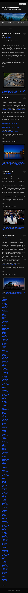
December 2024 (5, 324)
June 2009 (4, 546)
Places (18, 22)
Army (19, 90)
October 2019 (4, 383)
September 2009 (5, 542)
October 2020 (4, 375)
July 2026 (4, 300)
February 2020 (5, 379)
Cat (15, 162)
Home (3, 22)
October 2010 (4, 524)
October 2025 (4, 310)
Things (3, 24)
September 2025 (5, 311)
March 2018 (4, 402)
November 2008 (5, 551)
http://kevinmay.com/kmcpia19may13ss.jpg (10, 127)
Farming (16, 292)
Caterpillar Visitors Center (20, 109)
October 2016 (4, 424)
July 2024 (4, 331)
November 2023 (5, 339)
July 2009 (4, 544)
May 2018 (4, 399)
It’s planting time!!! (8, 235)
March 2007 (4, 579)
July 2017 (4, 412)
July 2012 (4, 495)
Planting (11, 293)
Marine (9, 91)
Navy (17, 91)
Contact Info (9, 22)
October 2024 (4, 326)
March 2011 (4, 517)
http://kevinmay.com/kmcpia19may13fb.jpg (10, 131)
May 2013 (4, 481)
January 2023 (4, 350)
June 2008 (4, 558)
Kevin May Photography (11, 7)
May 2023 (4, 347)
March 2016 (4, 434)
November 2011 (5, 506)
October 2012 (4, 491)
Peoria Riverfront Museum (7, 109)
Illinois (8, 163)
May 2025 (4, 317)
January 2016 (4, 437)
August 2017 (4, 411)
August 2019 (4, 386)
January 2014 (4, 470)
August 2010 (4, 526)
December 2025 (5, 308)
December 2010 (5, 521)
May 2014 (4, 464)
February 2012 (5, 502)
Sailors (20, 91)
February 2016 (5, 435)
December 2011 (5, 504)
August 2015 (4, 444)
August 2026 (4, 299)
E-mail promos (8, 90)
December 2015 (5, 438)
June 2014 (4, 463)
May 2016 (4, 431)
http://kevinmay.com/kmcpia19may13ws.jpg (10, 123)
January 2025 (4, 322)
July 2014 (4, 462)
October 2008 (4, 553)
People (14, 22)
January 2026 (4, 307)
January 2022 (4, 358)
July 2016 (4, 428)
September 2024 (5, 328)
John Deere (20, 292)
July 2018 (4, 397)
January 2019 (4, 388)
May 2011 (4, 514)
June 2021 (4, 365)
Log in (3, 585)
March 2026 (4, 304)
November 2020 (5, 373)
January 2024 (4, 336)
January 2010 (4, 536)
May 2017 (4, 415)
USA (9, 165)
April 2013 (4, 482)
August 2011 (4, 510)
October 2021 (4, 362)
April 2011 (4, 515)
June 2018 (4, 398)
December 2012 (5, 488)
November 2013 (5, 473)
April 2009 (4, 548)
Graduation (20, 227)
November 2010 (5, 522)
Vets (6, 92)
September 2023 (5, 342)
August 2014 (4, 460)
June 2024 (4, 332)
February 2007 (5, 580)
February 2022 (5, 357)
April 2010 (4, 532)
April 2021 (4, 368)
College (16, 227)
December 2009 (5, 537)
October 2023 (4, 340)
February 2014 (5, 468)
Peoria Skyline (4, 165)
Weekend (9, 92)
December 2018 (5, 390)
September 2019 (5, 384)
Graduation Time (7, 171)
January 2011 (4, 519)
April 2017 (4, 416)
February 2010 (5, 535)
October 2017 (4, 408)
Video (8, 24)
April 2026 (4, 303)
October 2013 (4, 474)
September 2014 (5, 459)
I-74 (5, 163)
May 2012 (4, 497)
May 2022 (4, 354)
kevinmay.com (5, 91)
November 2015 (5, 440)
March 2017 (4, 417)
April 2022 (4, 355)
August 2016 (4, 427)
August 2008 (4, 555)
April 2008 (4, 561)
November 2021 (5, 361)
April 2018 (4, 401)
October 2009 (4, 540)
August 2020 (4, 376)
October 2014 (4, 457)
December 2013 (5, 471)
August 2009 (4, 543)
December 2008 (5, 550)
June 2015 (4, 446)
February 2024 (5, 335)
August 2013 (4, 477)
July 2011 (4, 511)
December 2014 (5, 455)
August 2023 (4, 343)
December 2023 (5, 337)
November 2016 (5, 423)
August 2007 (4, 572)
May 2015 (4, 448)
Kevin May (23, 90)
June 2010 (4, 529)
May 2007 (4, 576)
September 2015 (5, 442)
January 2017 (4, 420)
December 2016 (5, 422)
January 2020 (4, 380)
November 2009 (5, 539)
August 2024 (4, 329)
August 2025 (4, 313)
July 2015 (4, 445)
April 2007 (4, 577)
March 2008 (4, 562)
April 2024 (4, 333)
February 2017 (5, 419)
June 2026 (4, 302)
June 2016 (4, 430)
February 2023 (5, 349)
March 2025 (4, 320)
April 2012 (4, 499)
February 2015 (5, 452)
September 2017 (5, 409)
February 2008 (5, 564)
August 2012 (4, 493)
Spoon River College (16, 180)
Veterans (3, 92)
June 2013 (4, 480)
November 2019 (5, 382)
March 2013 (4, 484)
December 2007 (5, 566)
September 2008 (5, 554)
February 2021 (5, 369)
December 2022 (5, 351)
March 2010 (4, 533)
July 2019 (4, 387)
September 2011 (5, 508)
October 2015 (4, 441)
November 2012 (5, 489)
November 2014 (5, 456)
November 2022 (5, 353)
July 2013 (4, 478)
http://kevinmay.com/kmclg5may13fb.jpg (9, 264)
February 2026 (5, 306)
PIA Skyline (6, 98)
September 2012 (5, 492)
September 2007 (5, 571)
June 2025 (4, 315)
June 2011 (4, 513)
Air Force (16, 90)
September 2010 (5, 525)
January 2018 (4, 404)
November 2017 (5, 406)
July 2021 (4, 364)
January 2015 (4, 453)
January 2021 (4, 371)
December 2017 (5, 405)
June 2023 (4, 346)
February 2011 (5, 518)
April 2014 (4, 466)
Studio (22, 22)
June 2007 (4, 575)
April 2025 (4, 318)
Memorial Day (13, 91)
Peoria (6, 164)
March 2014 (4, 467)
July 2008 (4, 557)
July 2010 (4, 528)
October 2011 (4, 507)
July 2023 (4, 344)
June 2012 (4, 496)
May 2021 (4, 366)
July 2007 (4, 573)
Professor (12, 228)
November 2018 (5, 391)
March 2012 (4, 500)
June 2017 (4, 413)
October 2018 (4, 393)
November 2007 (5, 568)
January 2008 (4, 565)
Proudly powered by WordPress (14, 590)
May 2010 (4, 531)
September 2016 (5, 426)
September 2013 (5, 475)
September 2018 (5, 394)
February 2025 (5, 321)
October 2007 (4, 569)
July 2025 (4, 314)
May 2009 (4, 547)
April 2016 (4, 433)
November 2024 (5, 325)
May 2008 (4, 559)
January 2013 (4, 486)
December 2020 (5, 372)
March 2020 (4, 377)
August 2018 (4, 395)
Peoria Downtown (11, 164)
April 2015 (4, 449)
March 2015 (4, 451)
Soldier (23, 91)
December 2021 (5, 360)
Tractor (14, 293)
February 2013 (5, 485)
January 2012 (4, 503)
